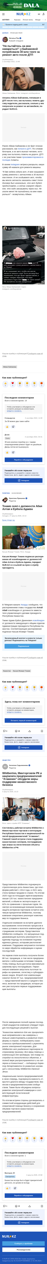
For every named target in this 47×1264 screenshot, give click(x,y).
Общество (6, 760)
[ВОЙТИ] (43, 14)
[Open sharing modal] (30, 731)
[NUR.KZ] (23, 14)
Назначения (16, 493)
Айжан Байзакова (9, 367)
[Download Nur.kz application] (23, 5)
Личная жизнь (28, 20)
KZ (39, 14)
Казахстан (7, 671)
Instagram (15, 164)
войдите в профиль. (14, 411)
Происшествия (16, 33)
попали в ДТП (24, 149)
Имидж (37, 20)
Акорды (25, 605)
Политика (6, 493)
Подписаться (23, 646)
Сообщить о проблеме (23, 1243)
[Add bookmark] (42, 731)
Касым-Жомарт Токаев (21, 671)
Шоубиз (5, 20)
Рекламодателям (23, 1250)
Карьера (17, 20)
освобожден (38, 620)
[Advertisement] (23, 127)
